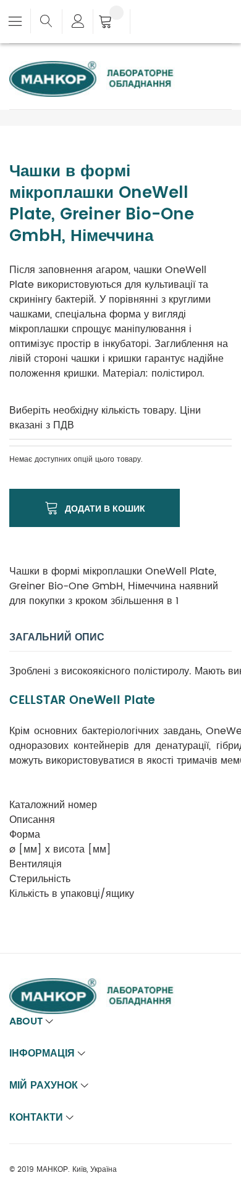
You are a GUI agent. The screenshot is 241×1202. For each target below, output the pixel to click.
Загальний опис (56, 637)
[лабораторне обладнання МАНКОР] (102, 68)
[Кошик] (111, 22)
